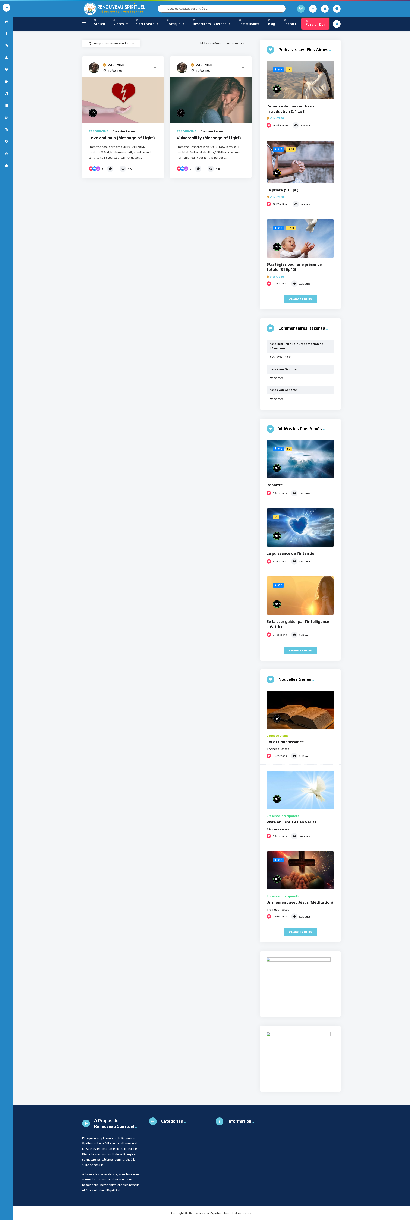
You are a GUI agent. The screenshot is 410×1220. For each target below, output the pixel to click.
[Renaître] (300, 459)
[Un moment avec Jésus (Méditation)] (300, 870)
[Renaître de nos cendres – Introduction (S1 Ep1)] (300, 80)
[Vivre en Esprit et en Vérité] (300, 790)
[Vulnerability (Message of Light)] (211, 100)
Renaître (274, 485)
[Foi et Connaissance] (300, 710)
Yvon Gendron (287, 369)
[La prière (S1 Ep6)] (300, 162)
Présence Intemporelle (282, 816)
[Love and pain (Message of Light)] (123, 100)
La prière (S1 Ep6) (282, 190)
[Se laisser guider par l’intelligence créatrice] (300, 595)
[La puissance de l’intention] (300, 527)
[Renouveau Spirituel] (114, 9)
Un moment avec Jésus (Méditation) (299, 902)
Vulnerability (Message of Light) (209, 137)
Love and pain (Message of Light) (122, 137)
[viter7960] (94, 67)
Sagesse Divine (277, 735)
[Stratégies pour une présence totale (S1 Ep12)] (300, 238)
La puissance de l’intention (291, 553)
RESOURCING (98, 131)
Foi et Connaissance (285, 741)
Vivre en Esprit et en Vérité (291, 822)
